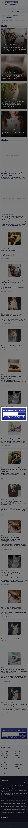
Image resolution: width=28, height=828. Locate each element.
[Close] (24, 409)
